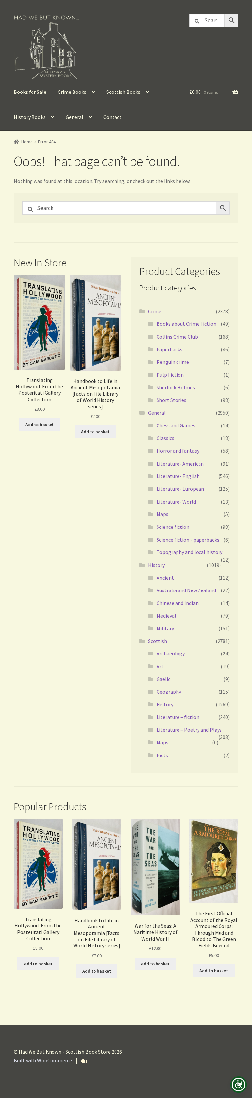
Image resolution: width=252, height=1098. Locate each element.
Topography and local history (189, 552)
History (156, 565)
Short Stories (171, 400)
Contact (112, 117)
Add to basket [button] (39, 424)
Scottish (157, 641)
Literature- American (180, 463)
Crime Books (72, 92)
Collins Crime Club (177, 336)
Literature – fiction (178, 717)
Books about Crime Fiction (186, 324)
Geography (169, 691)
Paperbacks (169, 349)
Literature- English (178, 476)
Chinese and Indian (178, 603)
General (74, 117)
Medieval (166, 615)
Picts (162, 755)
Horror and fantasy (178, 450)
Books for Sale (30, 92)
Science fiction (173, 527)
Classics (165, 438)
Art (160, 666)
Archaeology (171, 653)
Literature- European (180, 489)
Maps (162, 514)
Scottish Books (123, 92)
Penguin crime (173, 362)
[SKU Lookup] (83, 1061)
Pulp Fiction (170, 374)
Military (165, 628)
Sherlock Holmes (176, 387)
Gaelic (163, 679)
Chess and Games (176, 425)
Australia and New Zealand (186, 590)
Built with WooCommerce (43, 1060)
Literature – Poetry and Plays (189, 729)
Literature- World (176, 501)
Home (27, 142)
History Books (30, 117)
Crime (154, 311)
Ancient (165, 577)
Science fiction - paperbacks (188, 539)
